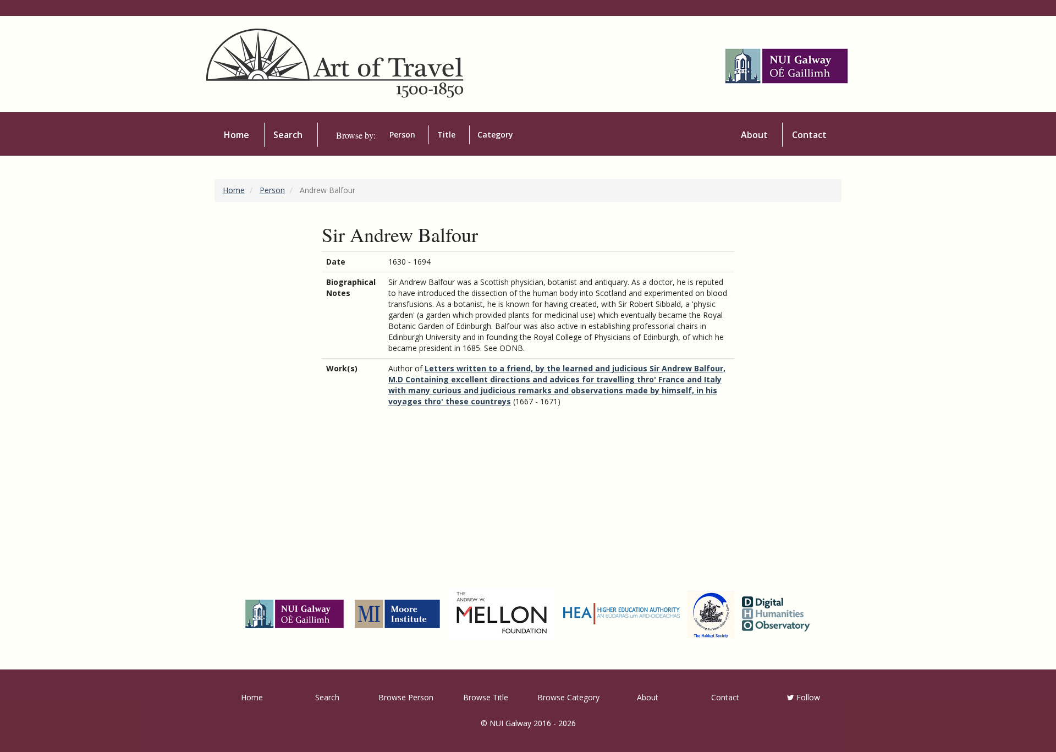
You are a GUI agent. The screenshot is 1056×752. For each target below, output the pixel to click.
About (754, 135)
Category (495, 134)
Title (446, 134)
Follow (807, 697)
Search (287, 135)
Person (402, 134)
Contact (809, 135)
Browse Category (568, 697)
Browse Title (485, 697)
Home (236, 135)
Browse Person (405, 697)
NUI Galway (510, 723)
